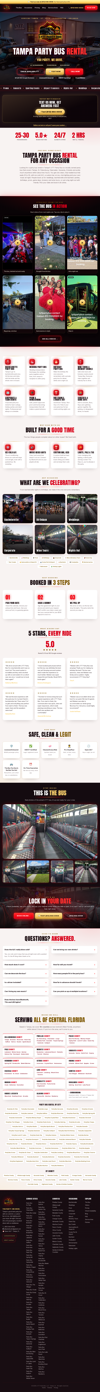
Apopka (86, 1063)
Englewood (41, 1086)
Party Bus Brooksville (86, 1144)
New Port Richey (74, 1038)
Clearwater (50, 1038)
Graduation (72, 1240)
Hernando (12, 1060)
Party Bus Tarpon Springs (16, 1130)
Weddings (72, 1205)
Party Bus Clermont (85, 1117)
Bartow (24, 1052)
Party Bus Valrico (17, 1126)
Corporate (72, 1213)
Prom (70, 1208)
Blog (44, 7)
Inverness (40, 1063)
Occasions (28, 7)
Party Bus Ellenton (26, 1144)
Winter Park (79, 1063)
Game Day (72, 1221)
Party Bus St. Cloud (24, 1152)
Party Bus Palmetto (85, 1139)
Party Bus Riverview (57, 1113)
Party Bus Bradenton (11, 1113)
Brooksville (16, 1063)
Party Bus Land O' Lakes (19, 1135)
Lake (42, 1070)
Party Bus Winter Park (68, 1148)
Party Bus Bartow (83, 1135)
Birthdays (72, 1211)
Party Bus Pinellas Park (65, 1126)
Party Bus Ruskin (32, 1126)
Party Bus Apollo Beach (48, 1126)
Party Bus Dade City (36, 1135)
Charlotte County (33, 1184)
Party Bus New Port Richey (66, 1130)
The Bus (19, 7)
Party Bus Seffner (42, 1113)
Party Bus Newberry (57, 1165)
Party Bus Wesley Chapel (33, 1117)
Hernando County (90, 1175)
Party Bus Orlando (87, 1109)
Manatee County (53, 1175)
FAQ (61, 7)
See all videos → (50, 339)
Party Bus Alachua (42, 1165)
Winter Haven (16, 1052)
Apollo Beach (26, 1042)
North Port (84, 1053)
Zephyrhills (72, 1040)
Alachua (43, 1093)
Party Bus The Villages (13, 1122)
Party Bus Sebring (59, 1122)
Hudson (72, 1043)
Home (44, 1387)
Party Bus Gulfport (49, 1130)
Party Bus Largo (43, 1109)
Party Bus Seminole (34, 1130)
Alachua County (13, 1180)
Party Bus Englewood (16, 1161)
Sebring (71, 1085)
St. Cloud (16, 1073)
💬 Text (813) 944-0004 (48, 916)
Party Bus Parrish (12, 1144)
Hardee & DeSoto (11, 1093)
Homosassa (58, 1063)
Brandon (13, 1039)
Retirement (72, 1245)
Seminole (40, 1043)
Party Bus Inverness (35, 1148)
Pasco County (25, 1180)
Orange (75, 1060)
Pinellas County (9, 1175)
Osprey (91, 1053)
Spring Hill (8, 1063)
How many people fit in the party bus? (68, 973)
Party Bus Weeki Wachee (17, 1148)
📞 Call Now (74, 71)
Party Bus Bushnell (33, 1157)
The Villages (73, 1073)
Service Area (53, 7)
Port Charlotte (41, 1084)
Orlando (71, 1063)
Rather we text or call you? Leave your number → (50, 125)
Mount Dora (55, 1072)
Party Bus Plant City (73, 1113)
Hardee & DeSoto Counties (64, 1184)
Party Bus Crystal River (52, 1117)
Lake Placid (86, 1085)
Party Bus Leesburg (57, 1152)
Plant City (27, 1039)
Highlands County (47, 1184)
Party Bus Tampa (89, 1122)
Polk (10, 1049)
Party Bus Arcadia (74, 1122)
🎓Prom (35, 558)
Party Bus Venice (41, 1144)
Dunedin (49, 1040)
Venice (78, 1053)
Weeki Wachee (25, 1063)
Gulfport (47, 1043)
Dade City (91, 1040)
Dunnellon (20, 1085)
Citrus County (37, 1180)
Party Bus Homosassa (51, 1148)
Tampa (7, 1039)
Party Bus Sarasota (57, 1109)
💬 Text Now (55, 71)
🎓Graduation (74, 562)
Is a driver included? (13, 982)
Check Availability (90, 1211)
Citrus (43, 1060)
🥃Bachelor (62, 562)
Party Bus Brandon (72, 1109)
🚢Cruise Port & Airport (47, 562)
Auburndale (25, 1054)
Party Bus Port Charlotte (81, 1157)
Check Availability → (31, 71)
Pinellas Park (41, 1040)
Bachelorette (73, 1202)
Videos (87, 1205)
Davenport (16, 1054)
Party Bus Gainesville (15, 1117)
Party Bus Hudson (51, 1135)
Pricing (37, 7)
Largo (57, 1038)
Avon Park (78, 1085)
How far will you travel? (63, 965)
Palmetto (60, 1052)
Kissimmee (8, 1073)
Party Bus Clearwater (27, 1109)
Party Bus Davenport (32, 1139)
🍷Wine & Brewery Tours (72, 558)
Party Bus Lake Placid (48, 1161)
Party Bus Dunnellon (64, 1157)
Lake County (63, 1180)
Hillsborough (13, 1037)
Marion (11, 1082)
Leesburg (47, 1072)
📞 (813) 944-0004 (75, 8)
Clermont (40, 1072)
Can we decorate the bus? (15, 973)
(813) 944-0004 (10, 1226)
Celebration (24, 1073)
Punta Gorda (51, 1084)
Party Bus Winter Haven (67, 1135)
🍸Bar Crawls (11, 562)
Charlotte (44, 1081)
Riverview (20, 1039)
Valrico (13, 1042)
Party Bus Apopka (84, 1148)
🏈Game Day (88, 558)
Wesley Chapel (85, 1038)
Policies (87, 1222)
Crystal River (48, 1063)
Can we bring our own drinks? (65, 950)
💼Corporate (57, 558)
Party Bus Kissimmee (68, 1117)
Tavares (40, 1074)
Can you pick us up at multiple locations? (70, 991)
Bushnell (89, 1073)
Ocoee (92, 1063)
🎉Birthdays (45, 558)
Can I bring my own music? (16, 991)
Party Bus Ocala (28, 1122)
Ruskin (19, 1042)
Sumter (75, 1071)
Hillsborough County (23, 1175)
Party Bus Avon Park (32, 1161)
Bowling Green (17, 1096)
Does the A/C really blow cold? (17, 950)
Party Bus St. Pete (12, 1109)
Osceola (11, 1071)
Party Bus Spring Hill (88, 1113)
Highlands (76, 1082)
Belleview (12, 1085)
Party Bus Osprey (71, 1144)
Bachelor (71, 1237)
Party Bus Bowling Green (82, 1161)
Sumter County (74, 1180)
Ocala (6, 1085)
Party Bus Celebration (41, 1152)
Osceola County (50, 1180)
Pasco (74, 1036)
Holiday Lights (73, 1248)
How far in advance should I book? (67, 982)
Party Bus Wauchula (65, 1161)
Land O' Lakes (82, 1040)
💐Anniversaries (87, 562)
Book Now (91, 7)
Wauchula (8, 1096)
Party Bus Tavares (89, 1152)
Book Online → (24, 916)
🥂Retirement (43, 566)
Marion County (87, 1180)
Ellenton (46, 1054)
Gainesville (40, 1096)
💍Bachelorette (13, 558)
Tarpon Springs (58, 1040)
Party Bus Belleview (48, 1157)
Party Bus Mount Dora (73, 1152)
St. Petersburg (41, 1038)
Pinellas (43, 1036)
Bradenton (40, 1052)
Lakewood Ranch (50, 1052)
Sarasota (76, 1050)
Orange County (77, 1175)
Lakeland (8, 1052)
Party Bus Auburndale (48, 1139)
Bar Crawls (72, 1224)
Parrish (39, 1054)
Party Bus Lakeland (27, 1113)
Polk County (65, 1175)
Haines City (8, 1054)
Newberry (55, 1096)
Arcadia (25, 1096)
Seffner (7, 1042)
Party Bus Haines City (15, 1139)
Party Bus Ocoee (10, 1152)
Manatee (43, 1049)
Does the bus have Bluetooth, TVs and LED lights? (17, 1001)
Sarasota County (39, 1175)
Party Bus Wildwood (17, 1157)
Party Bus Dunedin (82, 1126)
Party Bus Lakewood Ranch (67, 1139)
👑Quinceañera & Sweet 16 (28, 562)
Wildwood (81, 1073)
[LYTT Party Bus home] (7, 8)
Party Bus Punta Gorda (44, 1122)
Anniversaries (73, 1243)
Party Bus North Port (56, 1144)
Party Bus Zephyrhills (85, 1130)
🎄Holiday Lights (56, 566)
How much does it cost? (14, 965)
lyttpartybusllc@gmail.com (12, 1229)
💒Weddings (25, 558)
